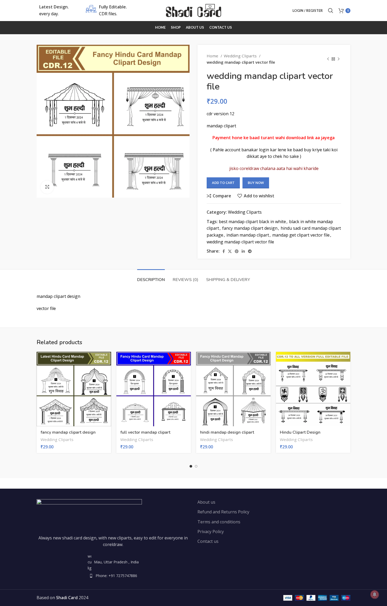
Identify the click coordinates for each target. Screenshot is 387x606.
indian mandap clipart (247, 235)
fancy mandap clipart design (249, 228)
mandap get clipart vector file (301, 235)
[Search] (330, 10)
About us (206, 502)
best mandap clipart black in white (252, 221)
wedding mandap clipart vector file (240, 242)
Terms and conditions (218, 522)
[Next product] (338, 59)
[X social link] (229, 251)
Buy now (256, 182)
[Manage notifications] (374, 594)
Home (213, 55)
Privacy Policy (210, 531)
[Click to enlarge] (47, 187)
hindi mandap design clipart (227, 432)
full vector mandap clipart (145, 432)
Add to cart (223, 182)
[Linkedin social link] (243, 251)
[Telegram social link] (249, 251)
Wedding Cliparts (241, 55)
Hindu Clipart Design (300, 432)
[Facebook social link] (223, 251)
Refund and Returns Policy (223, 512)
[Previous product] (328, 59)
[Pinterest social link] (236, 251)
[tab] (151, 277)
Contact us (208, 541)
